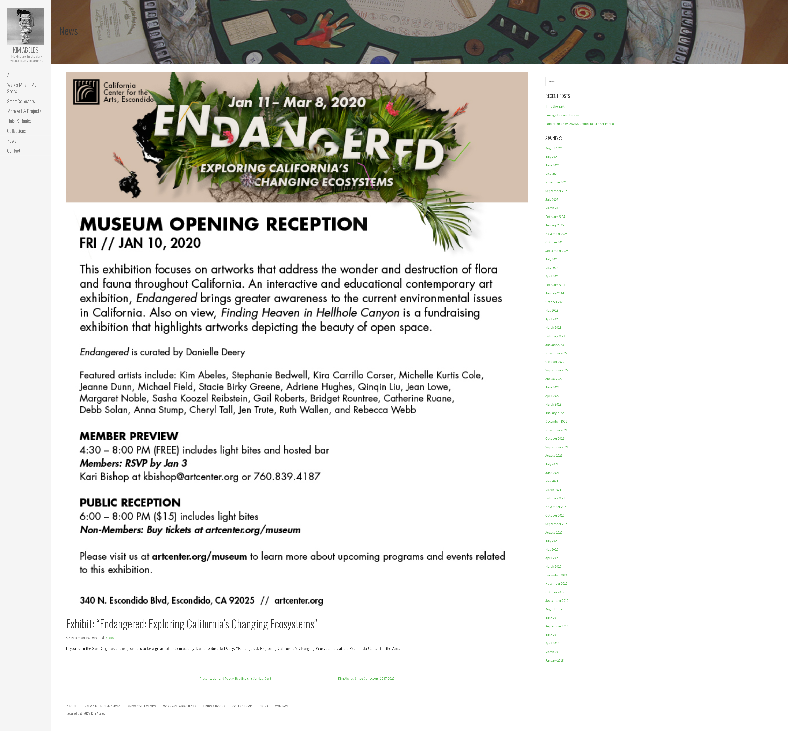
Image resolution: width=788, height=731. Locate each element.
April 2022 (552, 396)
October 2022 (554, 362)
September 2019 (556, 600)
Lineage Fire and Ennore (562, 115)
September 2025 (556, 191)
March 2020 (553, 566)
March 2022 (553, 404)
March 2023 (553, 327)
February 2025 (555, 216)
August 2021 (553, 455)
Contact (14, 150)
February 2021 (555, 498)
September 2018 (556, 626)
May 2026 (551, 174)
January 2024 (554, 293)
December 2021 (556, 421)
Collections (16, 130)
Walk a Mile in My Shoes (21, 88)
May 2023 (551, 310)
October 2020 (554, 515)
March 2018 (553, 652)
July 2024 (551, 259)
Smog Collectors (21, 101)
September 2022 (556, 370)
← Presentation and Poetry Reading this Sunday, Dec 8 (234, 678)
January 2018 (554, 660)
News (11, 140)
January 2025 (554, 225)
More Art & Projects (24, 111)
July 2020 (551, 541)
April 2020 (552, 558)
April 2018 (552, 643)
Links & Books (19, 120)
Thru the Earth (555, 106)
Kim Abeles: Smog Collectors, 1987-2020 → (368, 678)
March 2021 (553, 490)
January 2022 (554, 413)
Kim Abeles (25, 49)
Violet (110, 638)
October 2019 (554, 592)
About (12, 74)
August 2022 (553, 379)
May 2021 (551, 481)
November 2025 (556, 182)
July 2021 (551, 464)
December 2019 (556, 575)
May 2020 (551, 549)
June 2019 (552, 618)
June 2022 (552, 387)
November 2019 (556, 583)
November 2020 (556, 507)
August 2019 (553, 609)
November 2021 (556, 430)
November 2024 (556, 233)
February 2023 (555, 336)
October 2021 (554, 438)
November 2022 (556, 353)
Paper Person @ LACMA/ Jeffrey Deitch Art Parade (580, 123)
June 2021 (552, 473)
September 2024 (556, 251)
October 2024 (554, 242)
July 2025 (551, 199)
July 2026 (551, 157)
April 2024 (552, 276)
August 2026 (553, 148)
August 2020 (553, 532)
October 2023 (554, 302)
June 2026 (552, 165)
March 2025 (553, 208)
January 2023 (554, 345)
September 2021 (556, 447)
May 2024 (551, 268)
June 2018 (552, 635)
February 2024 (555, 285)
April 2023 (552, 319)
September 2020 (556, 524)
